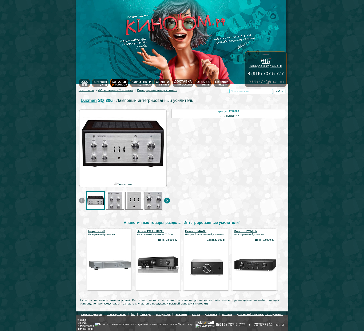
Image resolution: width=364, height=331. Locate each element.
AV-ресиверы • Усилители (115, 90)
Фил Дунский (85, 328)
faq (133, 314)
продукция (163, 314)
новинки (181, 314)
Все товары (86, 90)
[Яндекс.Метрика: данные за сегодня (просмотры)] (205, 326)
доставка (211, 314)
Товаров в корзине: (265, 66)
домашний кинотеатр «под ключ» (260, 314)
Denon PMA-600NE (150, 231)
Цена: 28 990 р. (167, 239)
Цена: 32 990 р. (216, 239)
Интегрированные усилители (157, 90)
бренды (146, 314)
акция (196, 314)
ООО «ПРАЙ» (82, 321)
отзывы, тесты (116, 314)
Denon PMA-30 (195, 231)
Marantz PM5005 (245, 231)
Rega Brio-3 (96, 231)
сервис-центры (91, 314)
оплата (227, 314)
